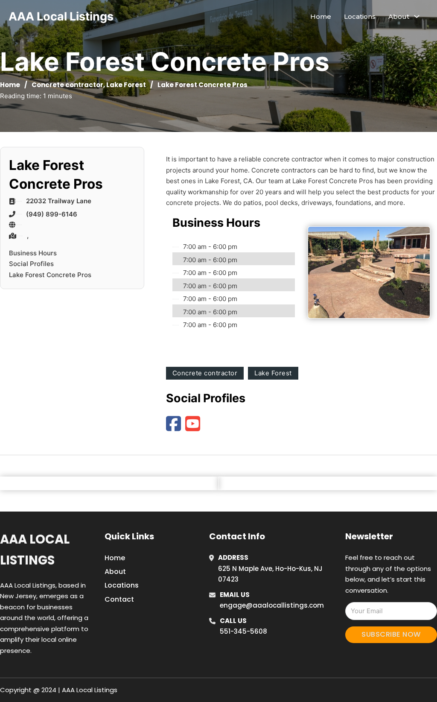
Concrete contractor (67, 84)
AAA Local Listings (61, 16)
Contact (119, 599)
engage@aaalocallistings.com (272, 605)
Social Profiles (31, 264)
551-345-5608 (243, 631)
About (115, 571)
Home (320, 16)
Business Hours (33, 253)
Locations (360, 16)
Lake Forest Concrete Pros (50, 275)
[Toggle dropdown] (417, 16)
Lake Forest (126, 84)
